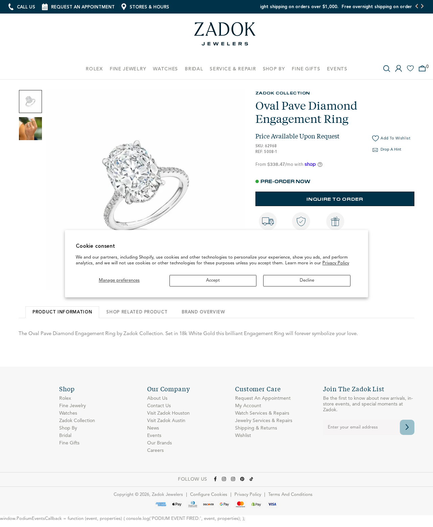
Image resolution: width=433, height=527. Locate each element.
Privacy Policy (335, 263)
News (153, 428)
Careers (155, 450)
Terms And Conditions (290, 494)
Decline (307, 280)
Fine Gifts (69, 443)
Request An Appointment (263, 398)
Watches (68, 413)
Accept (213, 280)
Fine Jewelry (72, 405)
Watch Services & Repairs (262, 413)
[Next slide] (422, 6)
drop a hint (391, 150)
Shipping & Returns (256, 428)
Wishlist (243, 435)
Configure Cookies (208, 494)
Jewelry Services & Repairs (263, 420)
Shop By (68, 428)
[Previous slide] (416, 6)
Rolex (65, 398)
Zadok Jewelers (225, 36)
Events (154, 435)
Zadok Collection (282, 92)
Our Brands (159, 443)
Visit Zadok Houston (168, 413)
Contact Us (159, 405)
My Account (248, 405)
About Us (157, 398)
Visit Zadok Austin (166, 420)
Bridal (65, 435)
